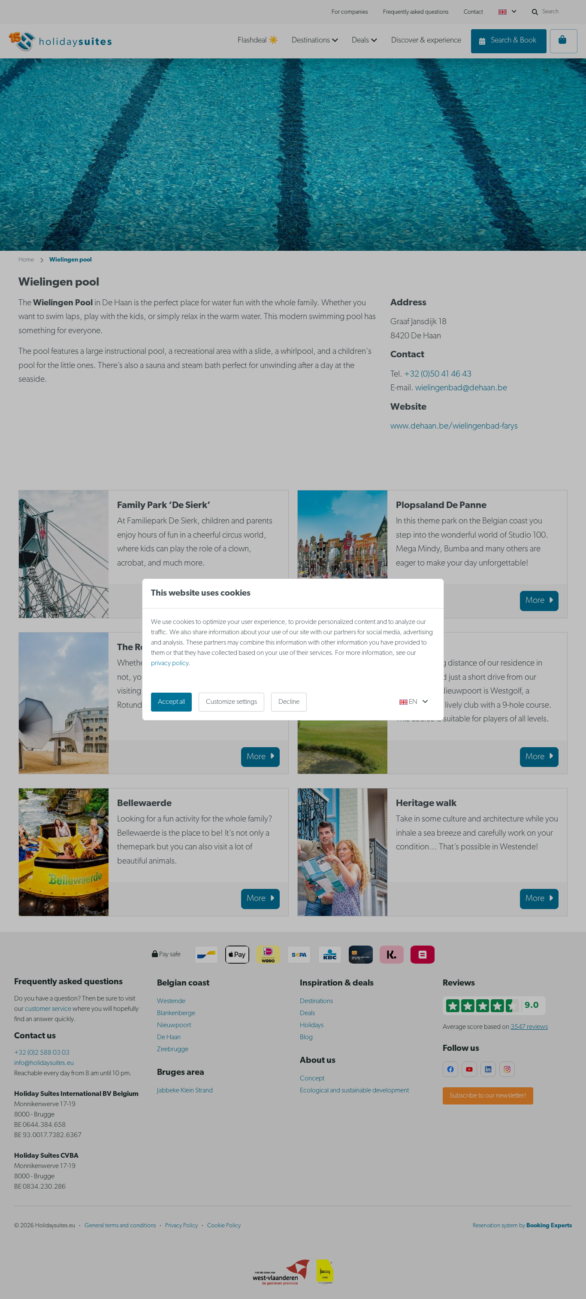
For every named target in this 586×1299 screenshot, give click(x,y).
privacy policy (169, 663)
